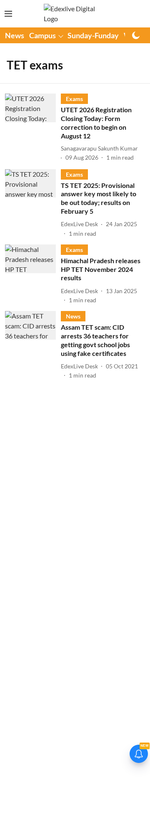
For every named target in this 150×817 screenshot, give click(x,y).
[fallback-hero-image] (33, 128)
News (14, 35)
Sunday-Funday (93, 35)
